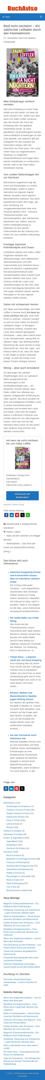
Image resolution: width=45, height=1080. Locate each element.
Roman (9, 827)
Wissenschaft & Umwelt (17, 890)
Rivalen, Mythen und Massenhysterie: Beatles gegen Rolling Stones (23, 696)
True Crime (11, 887)
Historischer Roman (15, 817)
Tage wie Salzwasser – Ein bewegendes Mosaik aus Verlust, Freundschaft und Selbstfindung (22, 1061)
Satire (17, 532)
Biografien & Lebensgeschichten (21, 859)
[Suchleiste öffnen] (41, 17)
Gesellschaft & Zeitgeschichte (21, 524)
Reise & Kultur (13, 880)
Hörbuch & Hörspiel (12, 831)
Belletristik (8, 803)
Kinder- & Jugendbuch (14, 838)
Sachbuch (9, 528)
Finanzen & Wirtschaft (16, 862)
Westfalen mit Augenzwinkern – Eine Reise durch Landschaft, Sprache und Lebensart (21, 932)
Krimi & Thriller (13, 820)
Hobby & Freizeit (14, 873)
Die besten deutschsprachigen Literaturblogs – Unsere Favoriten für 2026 (20, 982)
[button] (6, 515)
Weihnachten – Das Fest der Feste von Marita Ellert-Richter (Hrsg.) (19, 547)
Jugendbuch (12, 841)
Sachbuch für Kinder (15, 848)
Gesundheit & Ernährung (17, 869)
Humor (9, 532)
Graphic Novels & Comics (18, 813)
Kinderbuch (11, 845)
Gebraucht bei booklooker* (22, 496)
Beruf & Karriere (13, 855)
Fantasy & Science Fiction (18, 810)
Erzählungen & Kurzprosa (18, 806)
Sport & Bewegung (15, 883)
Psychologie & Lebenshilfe (18, 876)
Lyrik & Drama (12, 824)
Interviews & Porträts (13, 834)
